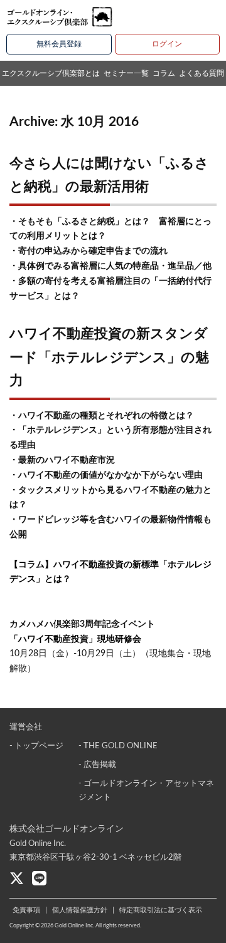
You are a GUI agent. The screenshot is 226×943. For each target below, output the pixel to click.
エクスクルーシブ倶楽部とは (51, 73)
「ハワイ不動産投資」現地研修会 (75, 639)
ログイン (167, 44)
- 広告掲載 (97, 765)
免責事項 (26, 910)
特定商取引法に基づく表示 (160, 910)
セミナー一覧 (126, 73)
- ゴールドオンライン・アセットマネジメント (146, 790)
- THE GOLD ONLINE (118, 746)
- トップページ (36, 746)
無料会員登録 (59, 44)
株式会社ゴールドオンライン (66, 829)
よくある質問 (201, 73)
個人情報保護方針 (79, 910)
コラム (164, 73)
